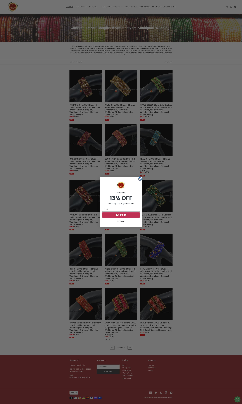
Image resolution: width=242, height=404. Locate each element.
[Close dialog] (140, 179)
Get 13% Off (121, 215)
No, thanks (121, 221)
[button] (121, 185)
